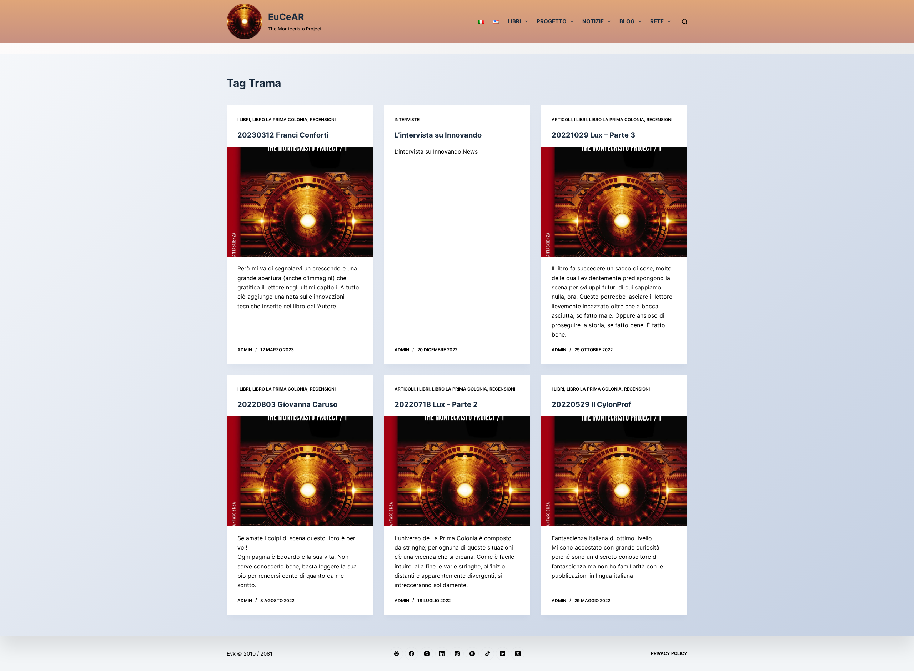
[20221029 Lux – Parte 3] (614, 202)
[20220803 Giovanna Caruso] (300, 471)
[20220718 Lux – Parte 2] (457, 471)
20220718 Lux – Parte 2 (436, 404)
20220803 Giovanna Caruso (287, 404)
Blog (626, 21)
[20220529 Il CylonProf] (614, 471)
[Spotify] (472, 654)
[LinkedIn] (442, 654)
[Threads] (457, 654)
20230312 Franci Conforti (282, 135)
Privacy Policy (669, 653)
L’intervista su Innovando (438, 135)
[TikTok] (487, 654)
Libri (514, 21)
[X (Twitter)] (517, 654)
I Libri (243, 119)
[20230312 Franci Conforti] (300, 202)
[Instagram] (426, 654)
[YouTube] (502, 654)
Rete (657, 21)
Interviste (407, 119)
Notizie (593, 21)
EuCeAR (286, 16)
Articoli (562, 119)
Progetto (552, 21)
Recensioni (323, 119)
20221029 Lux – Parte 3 (593, 135)
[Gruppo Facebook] (396, 654)
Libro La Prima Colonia (279, 119)
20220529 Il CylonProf (591, 404)
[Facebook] (411, 654)
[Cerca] (684, 21)
